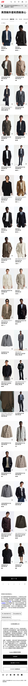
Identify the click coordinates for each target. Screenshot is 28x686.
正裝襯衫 (3, 603)
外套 (10, 601)
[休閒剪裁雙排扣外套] (21, 461)
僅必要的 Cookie (15, 662)
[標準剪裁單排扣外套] (7, 155)
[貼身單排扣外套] (7, 340)
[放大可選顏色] (2, 80)
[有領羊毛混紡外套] (7, 95)
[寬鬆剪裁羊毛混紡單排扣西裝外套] (21, 340)
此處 (5, 7)
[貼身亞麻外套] (7, 185)
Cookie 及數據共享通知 (15, 652)
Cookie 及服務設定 (15, 669)
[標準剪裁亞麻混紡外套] (7, 278)
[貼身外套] (7, 35)
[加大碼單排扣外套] (21, 401)
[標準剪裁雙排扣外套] (7, 125)
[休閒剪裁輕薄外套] (7, 65)
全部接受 (15, 656)
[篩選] (26, 23)
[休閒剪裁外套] (21, 491)
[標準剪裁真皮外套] (21, 370)
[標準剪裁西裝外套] (21, 95)
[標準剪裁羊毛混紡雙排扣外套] (7, 370)
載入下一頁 (14, 578)
